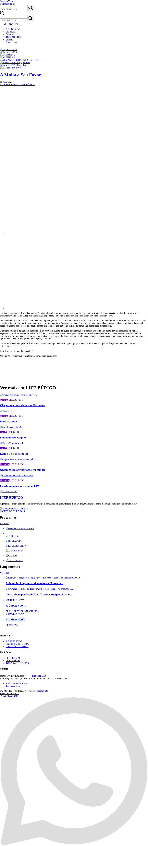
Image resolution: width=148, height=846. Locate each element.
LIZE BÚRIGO (7, 84)
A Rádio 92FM (13, 29)
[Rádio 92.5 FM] (8, 4)
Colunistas (10, 34)
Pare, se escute (8, 421)
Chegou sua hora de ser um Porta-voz (22, 405)
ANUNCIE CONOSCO (17, 646)
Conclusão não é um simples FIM (19, 485)
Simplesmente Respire (13, 437)
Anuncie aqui (12, 42)
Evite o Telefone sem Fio (14, 453)
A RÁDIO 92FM (14, 641)
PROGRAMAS (13, 658)
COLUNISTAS (13, 660)
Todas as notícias (13, 37)
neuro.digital (42, 691)
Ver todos (4, 523)
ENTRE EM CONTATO (17, 644)
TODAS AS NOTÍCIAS (17, 663)
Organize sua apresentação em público (23, 469)
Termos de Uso (13, 686)
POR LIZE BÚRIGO (25, 84)
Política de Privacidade (16, 683)
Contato (9, 39)
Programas (10, 31)
